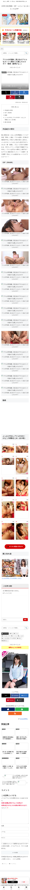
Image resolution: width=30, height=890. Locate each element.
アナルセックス (6, 636)
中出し (20, 638)
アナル (16, 633)
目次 (12, 107)
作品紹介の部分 (9, 110)
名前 (2, 825)
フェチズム (5, 633)
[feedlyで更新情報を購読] (22, 709)
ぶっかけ (21, 636)
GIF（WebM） (8, 112)
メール (3, 831)
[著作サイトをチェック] (8, 709)
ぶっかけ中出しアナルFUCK (9, 638)
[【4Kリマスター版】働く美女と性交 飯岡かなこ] (15, 669)
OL (11, 633)
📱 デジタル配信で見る (15, 546)
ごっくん (15, 636)
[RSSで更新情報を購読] (15, 713)
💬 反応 (23, 881)
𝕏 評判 (12, 881)
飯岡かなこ (5, 640)
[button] (19, 97)
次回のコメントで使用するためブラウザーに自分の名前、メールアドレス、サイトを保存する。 (14, 846)
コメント (4, 808)
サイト (3, 837)
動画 (6, 115)
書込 (25, 619)
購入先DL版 (8, 122)
